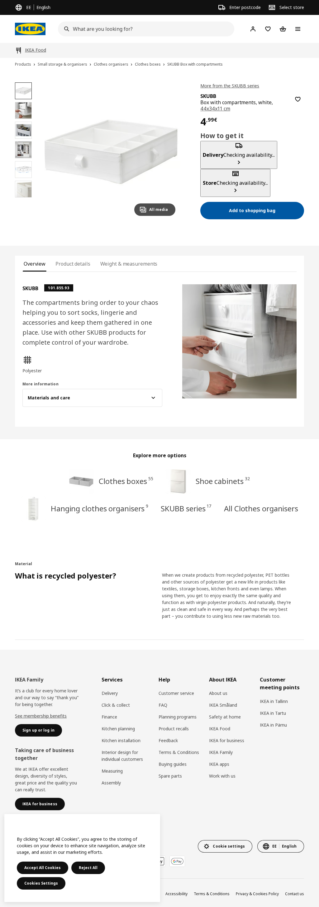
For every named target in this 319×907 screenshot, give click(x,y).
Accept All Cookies (42, 867)
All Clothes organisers (261, 508)
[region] (111, 151)
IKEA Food (219, 729)
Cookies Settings (41, 883)
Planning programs (178, 717)
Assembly (111, 783)
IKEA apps (219, 764)
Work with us (222, 776)
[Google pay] (177, 861)
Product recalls (174, 729)
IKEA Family (221, 752)
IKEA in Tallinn (274, 701)
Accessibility (176, 893)
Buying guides (173, 764)
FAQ (163, 705)
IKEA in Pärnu (273, 725)
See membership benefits (41, 716)
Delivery (110, 693)
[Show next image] (168, 151)
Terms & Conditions (179, 752)
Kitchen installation (121, 740)
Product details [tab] (72, 263)
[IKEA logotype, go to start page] (30, 29)
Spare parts (170, 776)
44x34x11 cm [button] (215, 108)
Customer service (176, 693)
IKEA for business (226, 740)
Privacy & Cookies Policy (257, 893)
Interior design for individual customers (122, 755)
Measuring (112, 771)
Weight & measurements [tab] (129, 263)
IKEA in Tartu (273, 713)
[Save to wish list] (298, 99)
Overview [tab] (34, 263)
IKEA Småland (223, 705)
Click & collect (116, 705)
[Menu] (298, 29)
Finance (109, 717)
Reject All (88, 867)
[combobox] (144, 28)
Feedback (168, 740)
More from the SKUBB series (229, 86)
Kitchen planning (118, 729)
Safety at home (225, 717)
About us (218, 693)
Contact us (294, 893)
